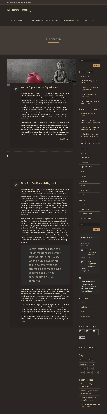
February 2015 (85, 158)
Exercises (83, 360)
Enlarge (65, 73)
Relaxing (82, 368)
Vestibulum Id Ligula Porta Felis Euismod (89, 82)
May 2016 (84, 153)
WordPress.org (86, 218)
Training (89, 372)
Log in (83, 205)
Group (91, 360)
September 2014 (86, 167)
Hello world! (85, 76)
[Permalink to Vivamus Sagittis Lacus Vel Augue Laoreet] (84, 263)
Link (18, 73)
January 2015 (85, 162)
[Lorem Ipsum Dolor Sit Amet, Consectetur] (96, 332)
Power (92, 364)
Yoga (82, 195)
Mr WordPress (85, 113)
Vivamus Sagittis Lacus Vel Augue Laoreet (39, 87)
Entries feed (85, 209)
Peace (83, 186)
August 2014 (85, 171)
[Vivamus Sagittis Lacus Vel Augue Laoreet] (89, 332)
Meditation (84, 181)
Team (82, 372)
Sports (90, 368)
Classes (83, 177)
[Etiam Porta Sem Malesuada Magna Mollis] (82, 339)
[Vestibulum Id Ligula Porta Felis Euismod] (82, 332)
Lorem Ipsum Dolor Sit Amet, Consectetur (88, 95)
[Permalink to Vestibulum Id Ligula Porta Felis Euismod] (84, 252)
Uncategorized (85, 190)
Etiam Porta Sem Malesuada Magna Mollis (39, 183)
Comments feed (86, 214)
